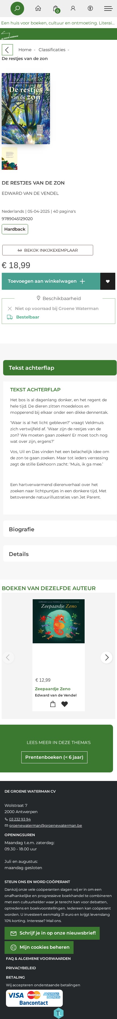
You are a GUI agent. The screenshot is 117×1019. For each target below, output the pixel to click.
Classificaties (52, 49)
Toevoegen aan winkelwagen (42, 281)
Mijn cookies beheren (44, 947)
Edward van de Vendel (30, 193)
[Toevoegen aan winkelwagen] (52, 704)
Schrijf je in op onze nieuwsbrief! (57, 932)
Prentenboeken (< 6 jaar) (54, 757)
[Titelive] (58, 1012)
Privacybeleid (21, 968)
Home (25, 49)
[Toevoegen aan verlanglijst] (107, 281)
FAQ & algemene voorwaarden (38, 958)
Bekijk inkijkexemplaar (50, 250)
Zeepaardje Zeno (52, 688)
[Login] (73, 9)
